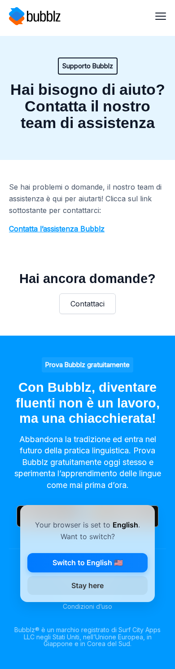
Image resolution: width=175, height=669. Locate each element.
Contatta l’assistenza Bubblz (57, 228)
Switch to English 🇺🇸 (87, 562)
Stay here (87, 585)
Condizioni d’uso (87, 606)
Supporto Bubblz (87, 66)
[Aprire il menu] (160, 16)
